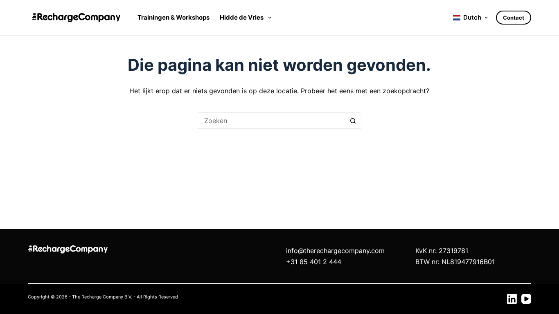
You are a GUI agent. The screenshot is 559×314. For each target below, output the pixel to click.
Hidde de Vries (242, 17)
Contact (513, 17)
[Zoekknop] (353, 120)
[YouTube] (526, 299)
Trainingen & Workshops (173, 17)
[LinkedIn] (512, 299)
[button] (470, 18)
